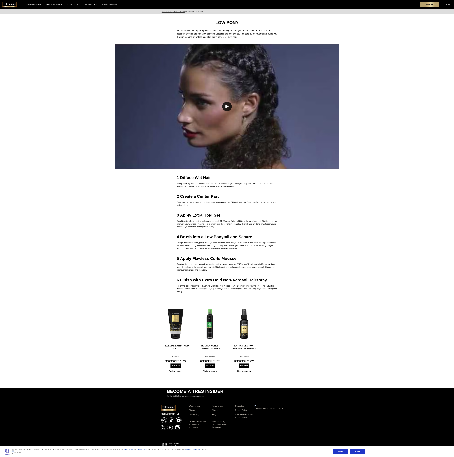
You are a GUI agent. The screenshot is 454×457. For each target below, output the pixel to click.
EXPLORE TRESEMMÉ (109, 4)
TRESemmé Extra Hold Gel (231, 221)
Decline (340, 451)
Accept (357, 451)
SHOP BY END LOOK (53, 4)
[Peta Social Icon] (177, 427)
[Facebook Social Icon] (170, 427)
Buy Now (176, 366)
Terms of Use (128, 449)
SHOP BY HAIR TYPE (33, 4)
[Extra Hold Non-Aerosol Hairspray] (244, 324)
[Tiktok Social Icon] (171, 420)
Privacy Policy (142, 449)
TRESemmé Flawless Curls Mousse (252, 264)
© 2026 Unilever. (174, 443)
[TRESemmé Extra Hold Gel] (176, 324)
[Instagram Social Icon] (164, 420)
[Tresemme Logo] (9, 4)
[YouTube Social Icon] (178, 420)
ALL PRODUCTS (72, 4)
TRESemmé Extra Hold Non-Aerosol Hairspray (219, 286)
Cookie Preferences (192, 449)
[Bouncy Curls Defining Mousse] (210, 324)
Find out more (175, 371)
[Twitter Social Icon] (163, 427)
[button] (227, 106)
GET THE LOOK (90, 4)
